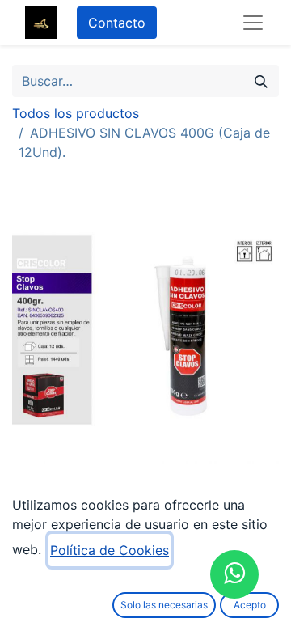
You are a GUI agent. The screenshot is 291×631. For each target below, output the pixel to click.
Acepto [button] (250, 605)
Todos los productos (75, 113)
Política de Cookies (109, 550)
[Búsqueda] (261, 81)
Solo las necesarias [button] (164, 605)
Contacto (117, 23)
